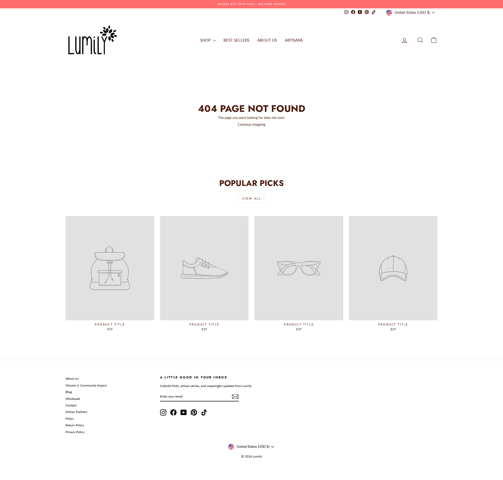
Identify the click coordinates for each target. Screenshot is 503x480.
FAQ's (69, 419)
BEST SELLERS (236, 40)
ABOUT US (267, 40)
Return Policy (74, 425)
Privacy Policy (75, 432)
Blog (68, 392)
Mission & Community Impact (86, 385)
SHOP (206, 40)
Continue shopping (251, 124)
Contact (70, 405)
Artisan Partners (76, 412)
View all (251, 198)
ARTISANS (294, 40)
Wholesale (72, 399)
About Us (72, 378)
